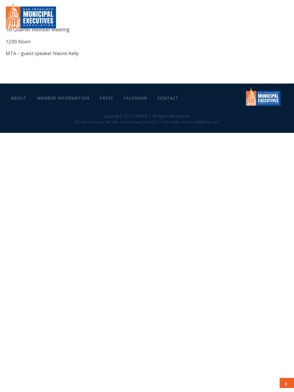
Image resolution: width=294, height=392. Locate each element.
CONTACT (271, 17)
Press (212, 17)
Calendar (239, 17)
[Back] (287, 383)
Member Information (170, 17)
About (127, 17)
